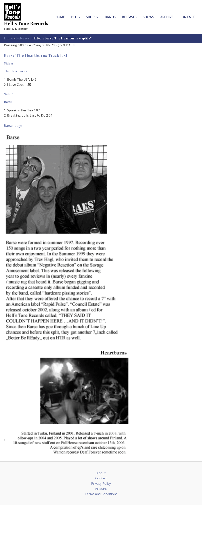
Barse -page (13, 125)
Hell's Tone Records (26, 23)
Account (101, 488)
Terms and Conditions (101, 494)
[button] (96, 17)
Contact (101, 478)
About (101, 473)
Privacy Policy (101, 483)
